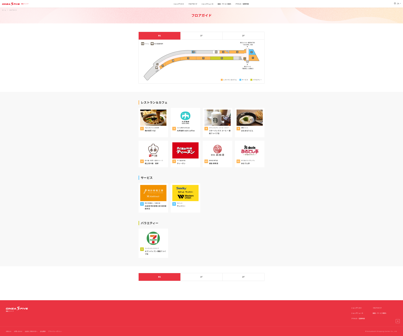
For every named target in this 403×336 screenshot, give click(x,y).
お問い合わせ (18, 331)
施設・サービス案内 (224, 4)
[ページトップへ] (398, 321)
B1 (159, 35)
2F (243, 35)
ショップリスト (179, 4)
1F (201, 35)
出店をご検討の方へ (31, 331)
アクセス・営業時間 (242, 4)
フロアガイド (192, 4)
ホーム (4, 10)
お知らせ (8, 331)
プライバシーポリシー (55, 331)
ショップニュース (207, 4)
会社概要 (43, 331)
